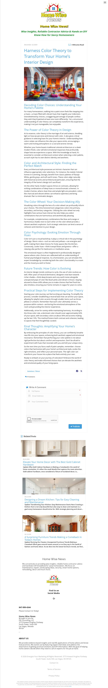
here (70, 686)
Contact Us (54, 663)
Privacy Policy (54, 676)
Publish (76, 426)
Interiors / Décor (33, 371)
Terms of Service (53, 669)
